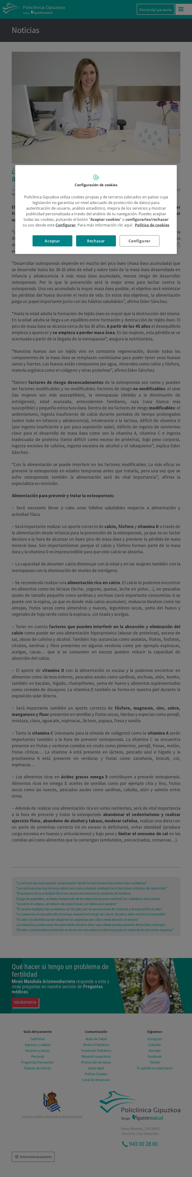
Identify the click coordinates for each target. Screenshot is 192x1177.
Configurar (140, 241)
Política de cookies (152, 225)
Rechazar (96, 241)
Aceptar (52, 241)
